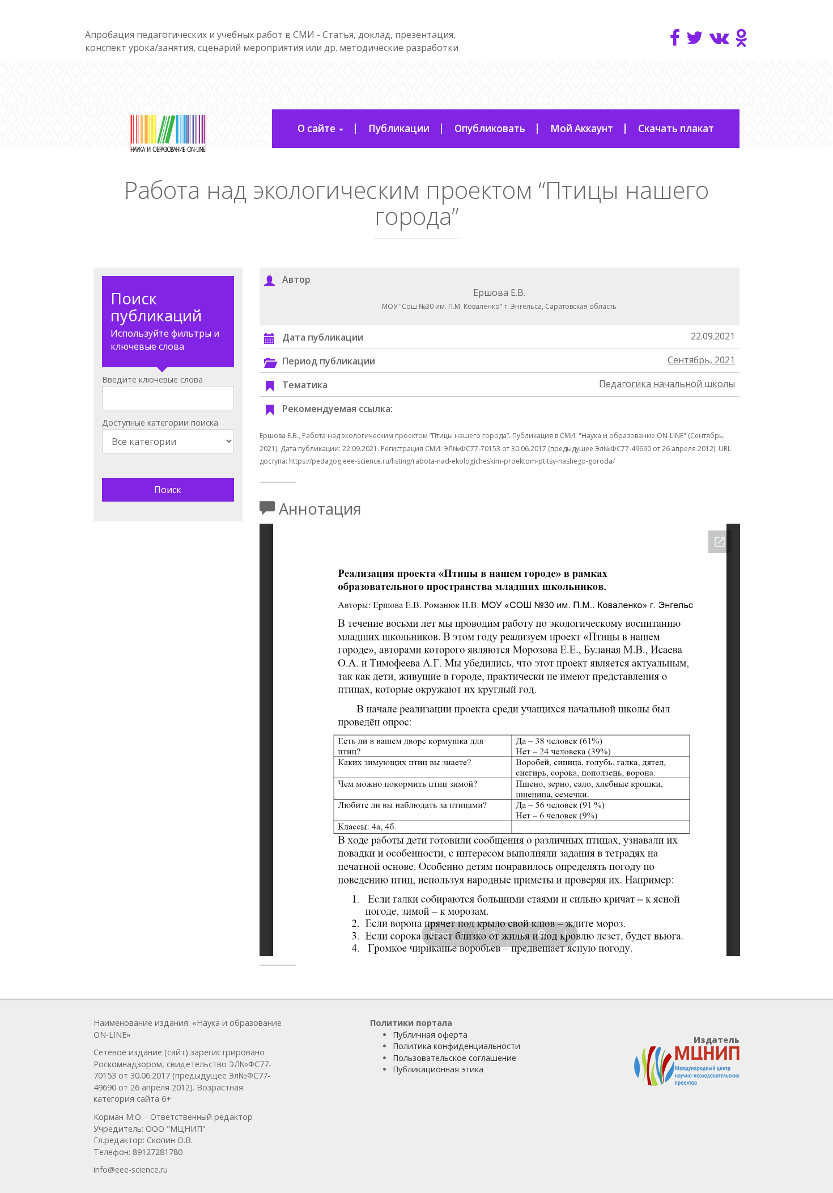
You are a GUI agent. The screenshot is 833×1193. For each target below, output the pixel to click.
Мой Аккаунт (581, 128)
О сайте (318, 128)
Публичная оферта (430, 1034)
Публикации (399, 128)
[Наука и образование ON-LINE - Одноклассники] (741, 37)
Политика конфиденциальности (456, 1046)
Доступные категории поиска (160, 422)
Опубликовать (489, 128)
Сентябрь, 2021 (701, 360)
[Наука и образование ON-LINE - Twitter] (694, 37)
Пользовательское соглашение (454, 1057)
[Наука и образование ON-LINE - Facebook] (675, 37)
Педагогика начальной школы (667, 383)
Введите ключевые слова (152, 379)
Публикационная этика (438, 1069)
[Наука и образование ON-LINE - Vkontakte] (719, 37)
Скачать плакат (676, 128)
